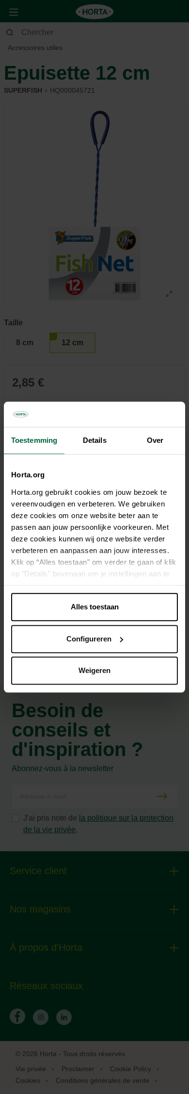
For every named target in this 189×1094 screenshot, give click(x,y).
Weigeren (94, 670)
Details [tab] (95, 440)
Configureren (88, 639)
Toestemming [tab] (34, 440)
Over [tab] (155, 440)
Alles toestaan (95, 607)
